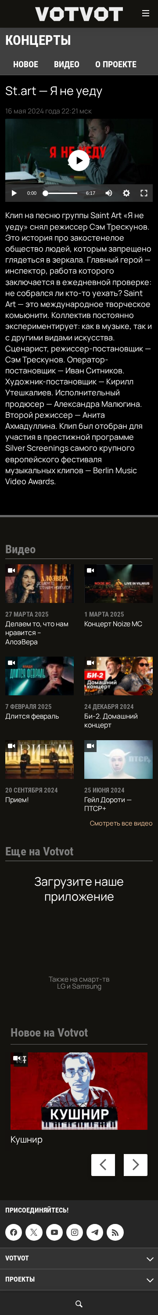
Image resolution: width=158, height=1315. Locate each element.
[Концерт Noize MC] (118, 583)
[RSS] (115, 1232)
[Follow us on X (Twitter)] (33, 1232)
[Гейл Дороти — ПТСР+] (118, 759)
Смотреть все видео (121, 822)
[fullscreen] (144, 193)
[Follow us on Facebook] (13, 1232)
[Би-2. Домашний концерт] (118, 676)
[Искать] (79, 1304)
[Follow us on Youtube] (54, 1232)
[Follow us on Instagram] (74, 1232)
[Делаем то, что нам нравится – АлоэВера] (39, 583)
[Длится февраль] (39, 676)
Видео (66, 64)
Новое (25, 64)
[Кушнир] (79, 1091)
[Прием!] (39, 759)
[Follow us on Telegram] (94, 1232)
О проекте (115, 64)
